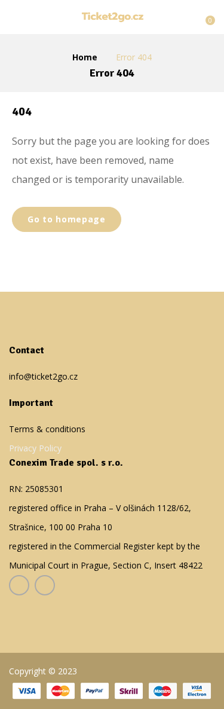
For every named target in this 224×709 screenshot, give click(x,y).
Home (84, 57)
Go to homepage (66, 219)
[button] (204, 16)
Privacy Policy (35, 448)
